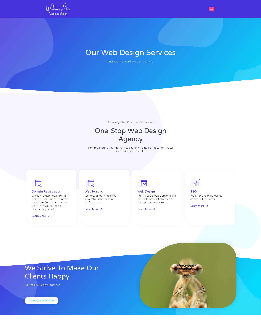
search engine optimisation (147, 147)
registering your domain (109, 147)
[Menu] (211, 9)
